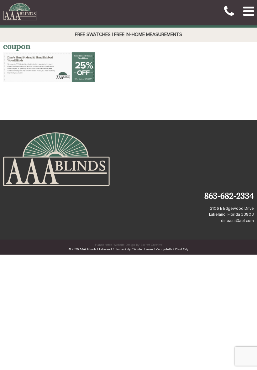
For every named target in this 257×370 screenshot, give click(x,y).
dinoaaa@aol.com (237, 221)
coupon (16, 47)
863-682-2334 (229, 197)
